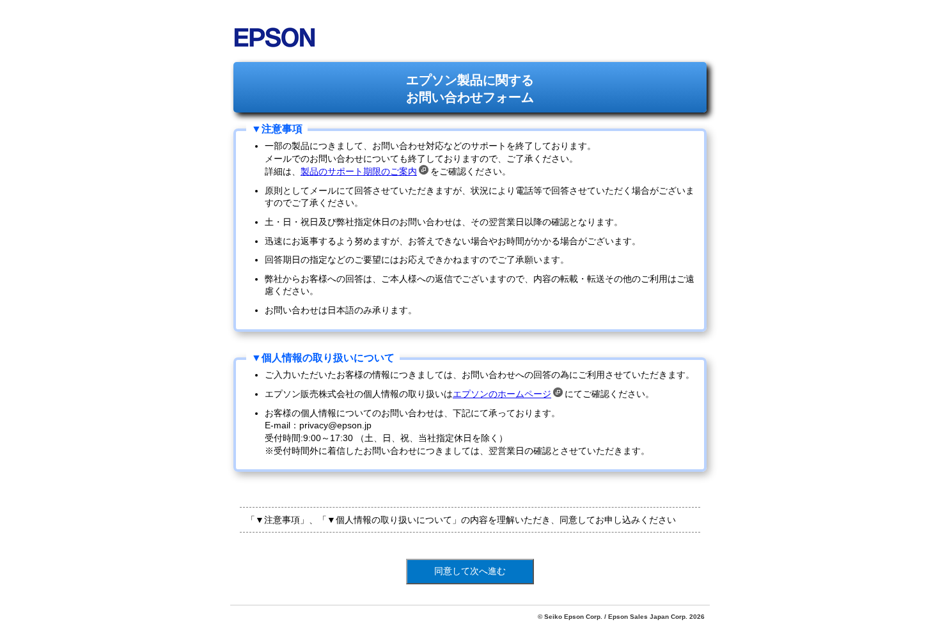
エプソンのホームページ (502, 394)
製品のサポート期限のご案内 (359, 171)
